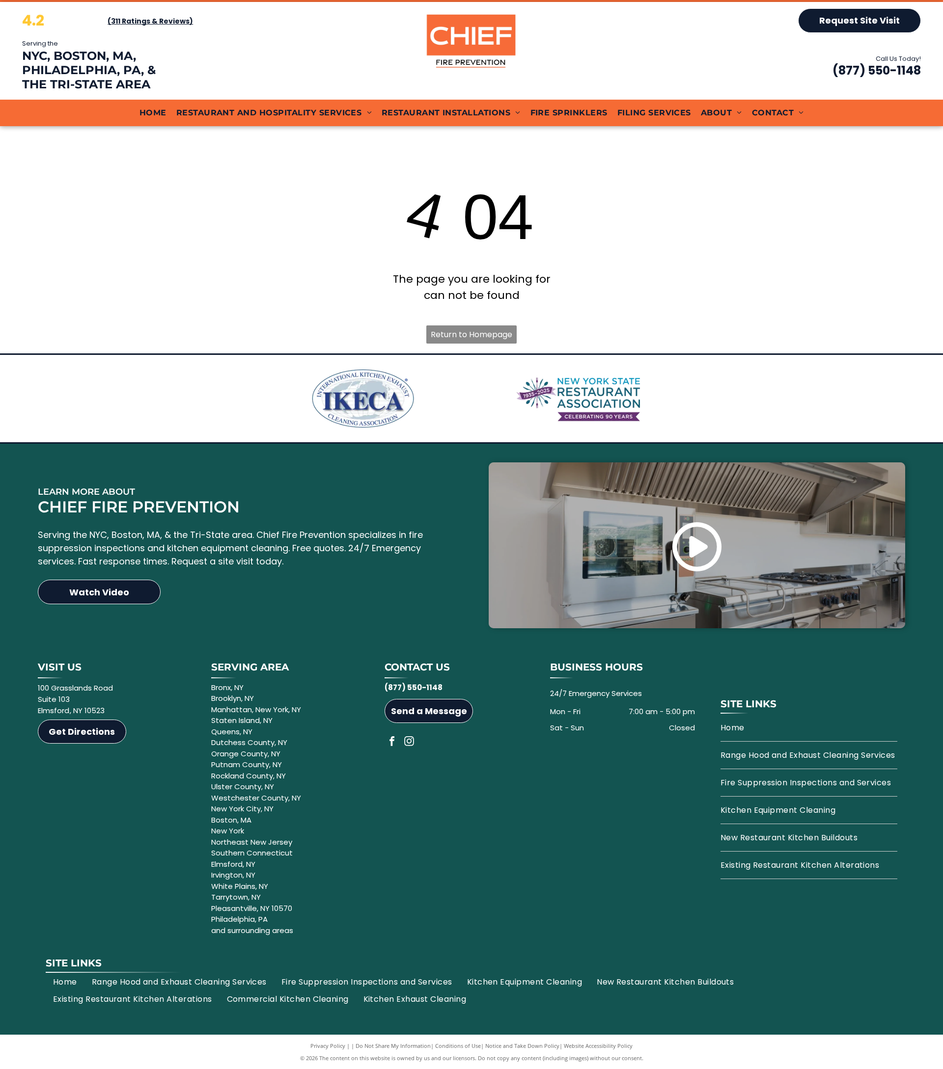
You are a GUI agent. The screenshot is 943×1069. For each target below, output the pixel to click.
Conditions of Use (458, 1045)
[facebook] (392, 742)
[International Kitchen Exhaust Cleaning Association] (363, 398)
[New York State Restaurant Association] (580, 398)
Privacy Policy (327, 1045)
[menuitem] (153, 113)
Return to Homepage (471, 334)
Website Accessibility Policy (598, 1045)
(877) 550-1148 (876, 70)
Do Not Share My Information (393, 1045)
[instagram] (409, 742)
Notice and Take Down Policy (522, 1045)
